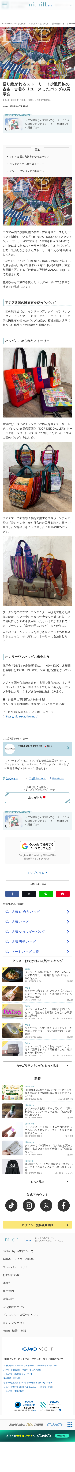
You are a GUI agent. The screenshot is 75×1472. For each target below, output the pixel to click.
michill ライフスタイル (63, 1018)
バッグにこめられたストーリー (27, 163)
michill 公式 (63, 1099)
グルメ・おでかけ (39, 23)
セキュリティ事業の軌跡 (13, 1391)
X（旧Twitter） (37, 778)
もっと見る (38, 1181)
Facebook (58, 778)
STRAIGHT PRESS (19, 106)
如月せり (69, 1136)
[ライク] (71, 3)
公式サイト (12, 778)
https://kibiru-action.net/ (21, 716)
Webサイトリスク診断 (31, 1370)
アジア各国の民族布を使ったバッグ (29, 156)
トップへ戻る (36, 873)
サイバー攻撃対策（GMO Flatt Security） (20, 1387)
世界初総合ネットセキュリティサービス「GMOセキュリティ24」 (30, 1365)
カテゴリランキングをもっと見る (37, 1065)
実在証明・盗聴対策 (11, 1378)
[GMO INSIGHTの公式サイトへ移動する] (37, 1347)
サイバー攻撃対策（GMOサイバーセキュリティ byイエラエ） (28, 1383)
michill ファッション (64, 1173)
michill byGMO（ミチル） (15, 23)
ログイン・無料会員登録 (37, 1225)
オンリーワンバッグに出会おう (27, 170)
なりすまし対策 (45, 1387)
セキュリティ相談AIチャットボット (18, 1374)
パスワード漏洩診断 (11, 1370)
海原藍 (70, 981)
